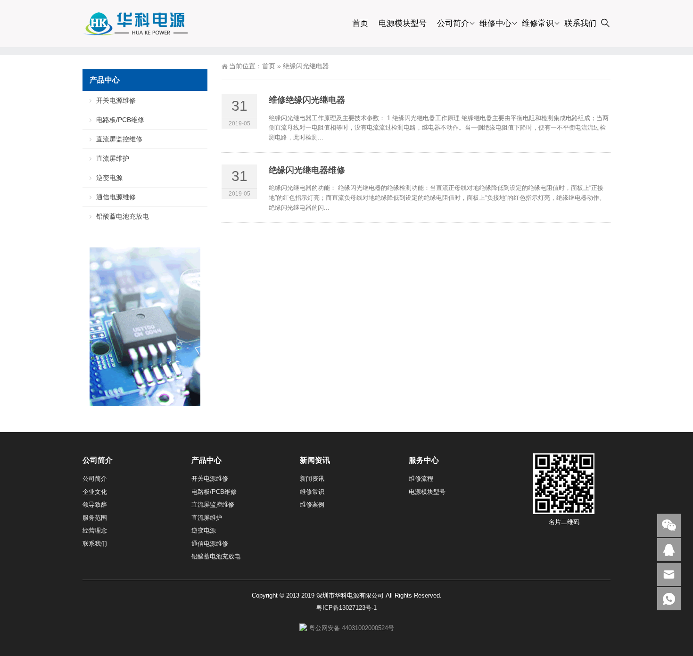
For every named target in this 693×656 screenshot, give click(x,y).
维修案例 (312, 504)
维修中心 (495, 23)
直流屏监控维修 (119, 139)
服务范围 (94, 517)
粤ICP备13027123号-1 (346, 607)
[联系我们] (669, 549)
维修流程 (421, 478)
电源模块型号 (403, 23)
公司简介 (453, 23)
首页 (360, 23)
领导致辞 (94, 504)
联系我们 (580, 23)
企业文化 (94, 491)
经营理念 (94, 530)
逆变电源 (109, 177)
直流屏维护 (112, 158)
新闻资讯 (312, 478)
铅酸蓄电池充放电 (122, 216)
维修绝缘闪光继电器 (307, 100)
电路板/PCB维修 (120, 119)
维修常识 (538, 23)
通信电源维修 (116, 197)
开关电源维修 (116, 100)
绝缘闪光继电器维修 (307, 170)
